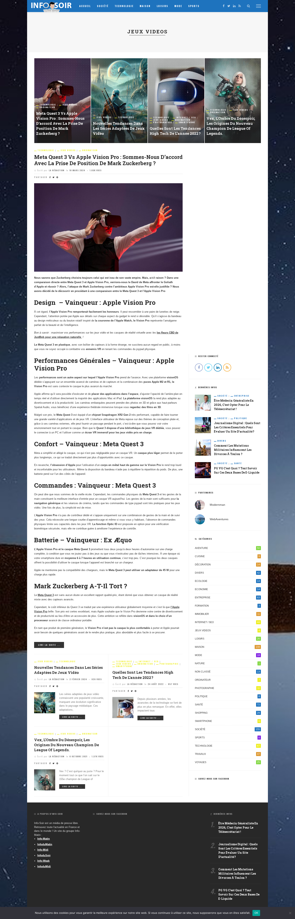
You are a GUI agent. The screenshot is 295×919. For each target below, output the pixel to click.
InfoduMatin (44, 844)
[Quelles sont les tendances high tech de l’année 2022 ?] (176, 100)
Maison (145, 6)
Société (102, 6)
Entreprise (241, 396)
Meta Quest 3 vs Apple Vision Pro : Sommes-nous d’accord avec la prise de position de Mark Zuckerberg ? (60, 123)
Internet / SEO (186, 117)
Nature (227, 663)
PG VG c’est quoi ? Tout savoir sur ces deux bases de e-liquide (238, 894)
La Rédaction (56, 170)
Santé (238, 463)
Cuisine (227, 556)
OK (256, 912)
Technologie (124, 6)
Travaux (227, 754)
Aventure (227, 548)
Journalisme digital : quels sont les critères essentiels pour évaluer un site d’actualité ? (237, 427)
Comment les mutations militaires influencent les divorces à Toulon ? (232, 450)
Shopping (227, 712)
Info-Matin (43, 838)
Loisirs (162, 6)
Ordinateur (47, 107)
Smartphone (187, 122)
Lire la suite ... (49, 644)
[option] (62, 100)
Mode (178, 6)
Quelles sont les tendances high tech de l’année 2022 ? (175, 131)
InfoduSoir (44, 855)
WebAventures (219, 519)
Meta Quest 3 (46, 595)
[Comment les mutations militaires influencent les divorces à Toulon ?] (203, 447)
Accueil (85, 6)
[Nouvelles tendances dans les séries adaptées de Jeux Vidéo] (119, 100)
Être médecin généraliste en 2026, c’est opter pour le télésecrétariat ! (234, 405)
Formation (227, 605)
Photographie (162, 122)
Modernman (217, 504)
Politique (240, 418)
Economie (227, 589)
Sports (193, 6)
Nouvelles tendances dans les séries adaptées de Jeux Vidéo (119, 128)
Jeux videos (70, 104)
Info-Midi (42, 849)
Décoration (227, 564)
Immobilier (227, 614)
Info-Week (43, 860)
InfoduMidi (44, 866)
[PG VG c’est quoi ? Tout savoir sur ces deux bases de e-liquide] (203, 470)
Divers (221, 441)
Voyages (227, 762)
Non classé (227, 671)
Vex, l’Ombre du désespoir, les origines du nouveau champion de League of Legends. (230, 126)
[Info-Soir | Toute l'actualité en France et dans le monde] (51, 5)
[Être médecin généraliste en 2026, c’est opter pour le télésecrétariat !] (203, 402)
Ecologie (227, 581)
